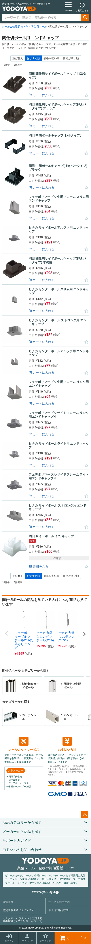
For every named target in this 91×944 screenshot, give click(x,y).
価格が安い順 (51, 58)
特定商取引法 (18, 910)
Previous (6, 633)
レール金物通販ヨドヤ (15, 26)
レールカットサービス (23, 749)
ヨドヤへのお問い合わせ (22, 850)
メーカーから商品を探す (22, 831)
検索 (85, 17)
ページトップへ (84, 814)
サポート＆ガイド (17, 841)
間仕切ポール (39, 26)
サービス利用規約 (59, 902)
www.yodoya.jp (45, 891)
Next (84, 634)
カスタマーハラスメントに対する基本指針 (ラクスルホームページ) (22, 920)
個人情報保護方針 (59, 910)
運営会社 (8, 902)
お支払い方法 (67, 749)
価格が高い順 (71, 58)
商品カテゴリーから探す (22, 822)
